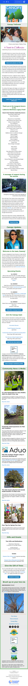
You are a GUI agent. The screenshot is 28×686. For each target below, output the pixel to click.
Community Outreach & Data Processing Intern (14, 332)
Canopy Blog (14, 621)
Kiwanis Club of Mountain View (12, 560)
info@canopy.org (15, 677)
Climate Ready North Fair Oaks (9, 460)
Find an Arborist (14, 618)
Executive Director (20, 266)
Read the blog (14, 222)
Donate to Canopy (14, 577)
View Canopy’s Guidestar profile (14, 363)
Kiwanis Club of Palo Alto (9, 556)
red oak (5, 591)
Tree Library (14, 616)
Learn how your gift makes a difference (14, 100)
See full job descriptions (14, 342)
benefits (9, 207)
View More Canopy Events (14, 310)
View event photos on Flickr (14, 63)
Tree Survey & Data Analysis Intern (14, 337)
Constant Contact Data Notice (17, 676)
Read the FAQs (5, 443)
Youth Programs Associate (14, 328)
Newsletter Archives (14, 623)
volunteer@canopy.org (18, 287)
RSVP (14, 280)
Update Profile (8, 676)
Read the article (6, 401)
